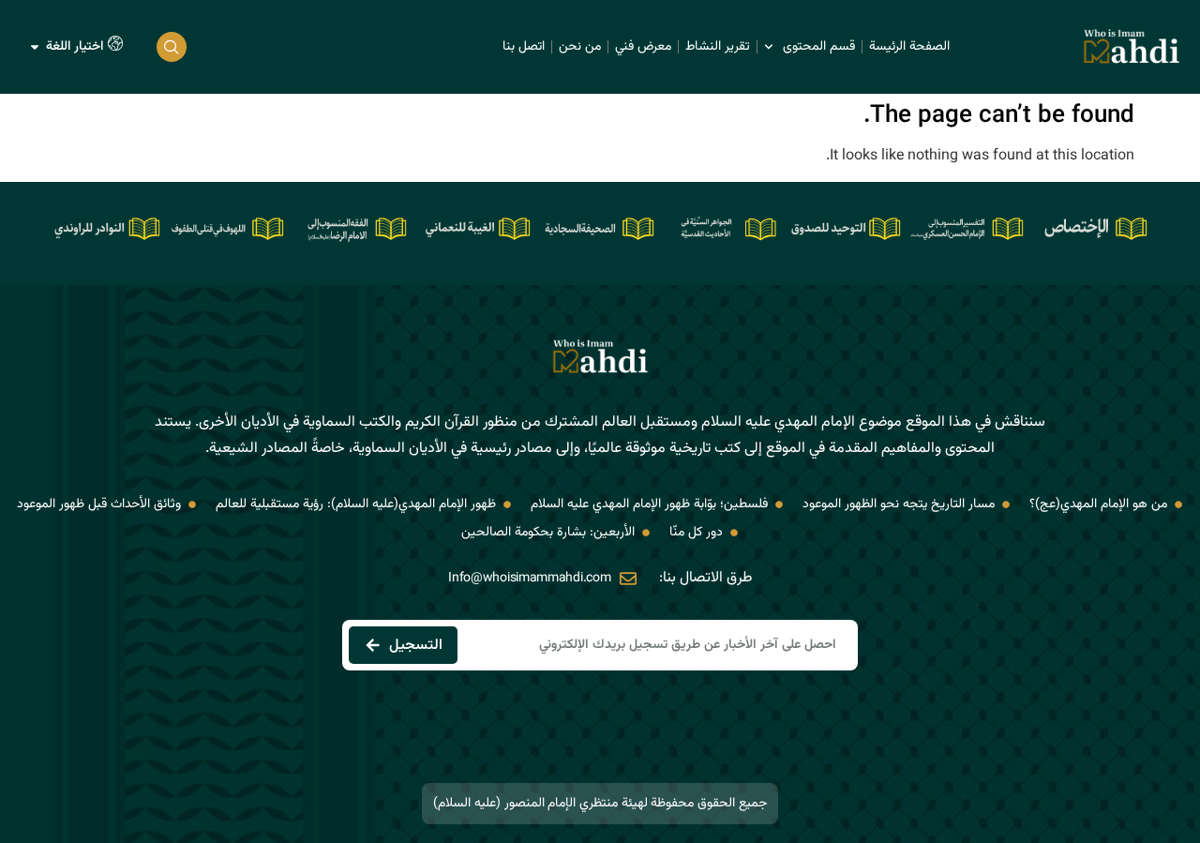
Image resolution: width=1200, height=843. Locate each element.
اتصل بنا (523, 47)
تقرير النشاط (717, 47)
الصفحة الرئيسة (909, 47)
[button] (172, 47)
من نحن (580, 47)
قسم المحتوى (819, 47)
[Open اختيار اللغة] (34, 47)
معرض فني (643, 47)
